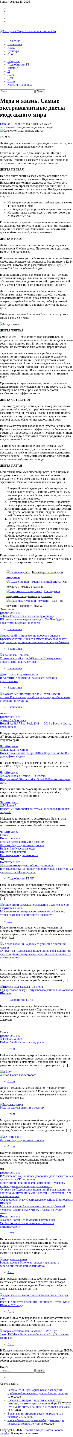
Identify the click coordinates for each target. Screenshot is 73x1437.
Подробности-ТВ (18, 64)
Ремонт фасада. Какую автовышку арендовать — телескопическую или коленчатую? (31, 1264)
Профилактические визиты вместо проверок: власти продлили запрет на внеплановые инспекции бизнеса (34, 640)
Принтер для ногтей (13, 851)
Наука (11, 47)
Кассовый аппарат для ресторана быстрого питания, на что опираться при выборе (34, 1401)
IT (8, 71)
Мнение (12, 67)
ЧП (9, 57)
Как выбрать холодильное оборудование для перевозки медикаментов (35, 1422)
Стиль (11, 81)
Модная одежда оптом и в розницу (22, 841)
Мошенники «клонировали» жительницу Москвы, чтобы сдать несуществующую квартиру (32, 913)
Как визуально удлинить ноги (19, 855)
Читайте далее (9, 746)
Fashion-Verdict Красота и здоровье (22, 1042)
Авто (10, 74)
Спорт (11, 54)
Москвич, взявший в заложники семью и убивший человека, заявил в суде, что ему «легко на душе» (32, 1208)
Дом (10, 78)
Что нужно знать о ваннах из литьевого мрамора (38, 1406)
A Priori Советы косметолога (18, 1075)
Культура (13, 51)
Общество (13, 61)
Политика (13, 40)
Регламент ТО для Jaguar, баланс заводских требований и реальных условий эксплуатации (37, 1391)
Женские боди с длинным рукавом (22, 845)
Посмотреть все (10, 612)
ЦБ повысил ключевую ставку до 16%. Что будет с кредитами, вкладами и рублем (32, 621)
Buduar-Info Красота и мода (17, 848)
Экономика (14, 44)
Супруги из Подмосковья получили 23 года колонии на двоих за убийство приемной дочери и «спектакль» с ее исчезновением (35, 954)
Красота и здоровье (19, 84)
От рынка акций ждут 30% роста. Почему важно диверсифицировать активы (31, 660)
